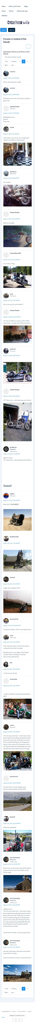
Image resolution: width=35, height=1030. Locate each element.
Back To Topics (28, 46)
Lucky (11, 294)
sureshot (12, 71)
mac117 (5, 458)
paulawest (13, 349)
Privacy (14, 1011)
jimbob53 (12, 817)
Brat (11, 662)
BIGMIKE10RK (14, 537)
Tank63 (12, 127)
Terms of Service (21, 1011)
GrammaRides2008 (15, 253)
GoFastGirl (6, 117)
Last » (12, 65)
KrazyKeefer (13, 679)
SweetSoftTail (14, 619)
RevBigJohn (13, 447)
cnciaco (12, 725)
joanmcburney (14, 776)
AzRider (12, 494)
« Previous (14, 61)
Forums (7, 39)
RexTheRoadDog (15, 857)
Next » (6, 65)
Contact (29, 1011)
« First (6, 61)
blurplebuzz (13, 171)
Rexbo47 (12, 577)
